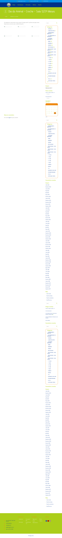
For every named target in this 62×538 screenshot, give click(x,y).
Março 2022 (48, 215)
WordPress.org (48, 300)
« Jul (46, 116)
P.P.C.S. (49, 78)
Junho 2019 (47, 252)
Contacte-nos (21, 519)
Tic (48, 71)
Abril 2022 (47, 213)
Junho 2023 (48, 188)
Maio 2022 (47, 211)
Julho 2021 (47, 221)
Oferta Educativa (35, 522)
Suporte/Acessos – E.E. (28, 523)
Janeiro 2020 (48, 242)
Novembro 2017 (48, 285)
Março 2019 (47, 256)
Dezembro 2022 (48, 200)
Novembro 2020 (48, 235)
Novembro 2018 (48, 261)
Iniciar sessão (48, 293)
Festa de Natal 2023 (48, 96)
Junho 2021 (47, 223)
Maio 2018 (47, 273)
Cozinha (49, 28)
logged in (9, 117)
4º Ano (49, 65)
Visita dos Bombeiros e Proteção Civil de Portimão (52, 317)
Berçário (50, 43)
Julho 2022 (47, 208)
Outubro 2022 (48, 204)
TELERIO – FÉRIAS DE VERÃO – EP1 (50, 92)
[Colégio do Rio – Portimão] (6, 4)
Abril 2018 (47, 275)
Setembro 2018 (48, 265)
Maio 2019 (47, 254)
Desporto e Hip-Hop (52, 73)
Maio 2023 (47, 190)
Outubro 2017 (48, 287)
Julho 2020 (47, 240)
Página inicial (35, 519)
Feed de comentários (50, 297)
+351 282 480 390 (45, 1)
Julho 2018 (47, 269)
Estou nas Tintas (51, 80)
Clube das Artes (51, 30)
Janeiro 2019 (48, 258)
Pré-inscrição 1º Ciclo (28, 520)
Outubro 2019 (48, 246)
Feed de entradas (49, 295)
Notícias (34, 4)
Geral (49, 41)
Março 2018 (47, 277)
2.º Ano (49, 61)
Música (49, 69)
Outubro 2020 (48, 236)
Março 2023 (48, 194)
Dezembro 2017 (48, 283)
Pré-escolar (50, 47)
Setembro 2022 (48, 206)
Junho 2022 (48, 210)
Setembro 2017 (48, 288)
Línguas (49, 67)
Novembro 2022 (48, 202)
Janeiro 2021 (48, 231)
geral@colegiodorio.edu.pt (21, 1)
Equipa (34, 520)
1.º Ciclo (49, 57)
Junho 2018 (47, 271)
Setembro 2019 (48, 248)
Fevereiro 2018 (48, 279)
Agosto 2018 (48, 267)
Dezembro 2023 (48, 186)
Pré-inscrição (21, 522)
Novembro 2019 (48, 244)
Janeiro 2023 (48, 198)
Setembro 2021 (48, 219)
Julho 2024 (47, 184)
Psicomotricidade (51, 172)
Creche (6, 16)
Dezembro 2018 (48, 260)
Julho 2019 (47, 250)
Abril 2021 (47, 227)
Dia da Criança (48, 320)
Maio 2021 (47, 225)
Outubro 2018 (48, 263)
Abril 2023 (47, 192)
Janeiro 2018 (48, 281)
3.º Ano (49, 63)
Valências (41, 520)
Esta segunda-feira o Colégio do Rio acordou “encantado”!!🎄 (51, 314)
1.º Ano (49, 59)
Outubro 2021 (48, 217)
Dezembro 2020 (48, 233)
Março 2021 (47, 229)
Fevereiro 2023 (48, 196)
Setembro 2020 (48, 238)
